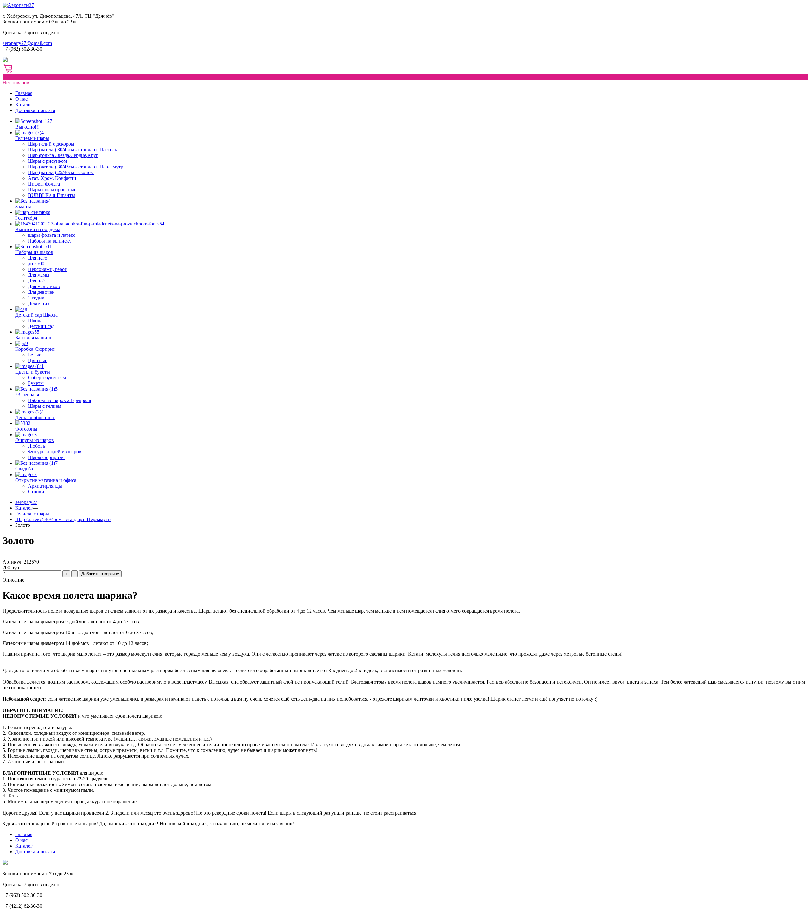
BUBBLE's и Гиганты (51, 195)
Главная (23, 93)
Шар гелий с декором (51, 144)
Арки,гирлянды (45, 486)
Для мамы (38, 275)
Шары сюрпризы (46, 457)
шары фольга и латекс (51, 235)
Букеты (36, 383)
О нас (21, 99)
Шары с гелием (44, 406)
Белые (34, 354)
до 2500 (36, 263)
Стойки (36, 491)
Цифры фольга (44, 183)
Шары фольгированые (52, 189)
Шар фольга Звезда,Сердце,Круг (63, 155)
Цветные (37, 360)
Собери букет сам (47, 377)
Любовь (36, 446)
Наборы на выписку (50, 240)
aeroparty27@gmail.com (27, 43)
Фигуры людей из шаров (54, 451)
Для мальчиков (44, 286)
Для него (37, 258)
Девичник (39, 303)
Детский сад (41, 326)
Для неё (36, 280)
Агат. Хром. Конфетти (52, 178)
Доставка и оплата (35, 110)
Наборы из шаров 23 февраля (59, 400)
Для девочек (41, 292)
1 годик (36, 297)
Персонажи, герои (47, 269)
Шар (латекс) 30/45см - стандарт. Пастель (72, 149)
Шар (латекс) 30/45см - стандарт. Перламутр (75, 166)
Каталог (24, 104)
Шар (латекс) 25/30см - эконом (61, 172)
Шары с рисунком (47, 161)
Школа (35, 320)
